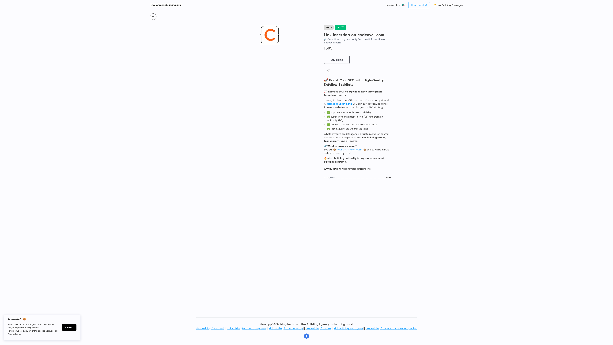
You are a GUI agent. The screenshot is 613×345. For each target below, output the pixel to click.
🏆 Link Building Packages (448, 5)
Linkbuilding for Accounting (286, 328)
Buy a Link (337, 60)
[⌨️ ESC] (153, 16)
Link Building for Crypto (348, 328)
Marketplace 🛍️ (395, 5)
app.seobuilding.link (339, 103)
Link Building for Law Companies (246, 328)
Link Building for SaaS (318, 328)
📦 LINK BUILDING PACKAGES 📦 (349, 149)
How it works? (419, 5)
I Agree (69, 327)
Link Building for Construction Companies (391, 328)
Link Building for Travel (210, 328)
